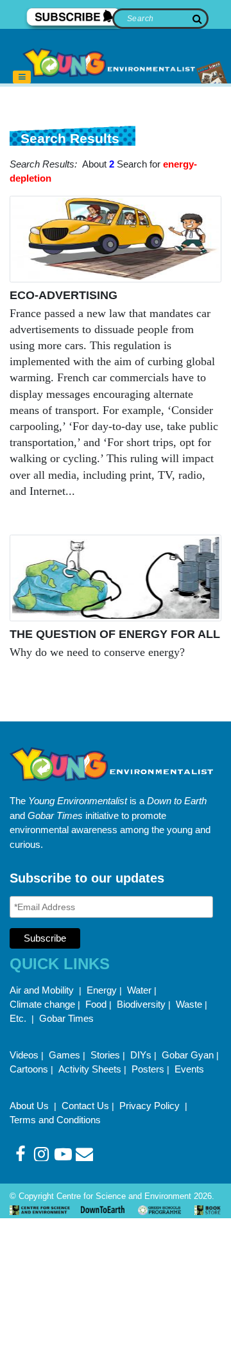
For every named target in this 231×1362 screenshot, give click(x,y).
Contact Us (85, 1105)
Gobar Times (66, 1018)
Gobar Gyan (188, 1054)
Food (96, 1004)
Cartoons (29, 1069)
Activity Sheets (89, 1069)
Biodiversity (141, 1004)
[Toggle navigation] (22, 77)
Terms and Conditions (55, 1119)
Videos (24, 1054)
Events (189, 1069)
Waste (189, 1004)
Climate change (42, 1004)
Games (64, 1054)
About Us (30, 1105)
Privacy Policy (150, 1105)
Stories (105, 1054)
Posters (148, 1069)
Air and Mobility (43, 990)
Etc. (18, 1018)
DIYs (140, 1054)
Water (139, 990)
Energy (102, 990)
